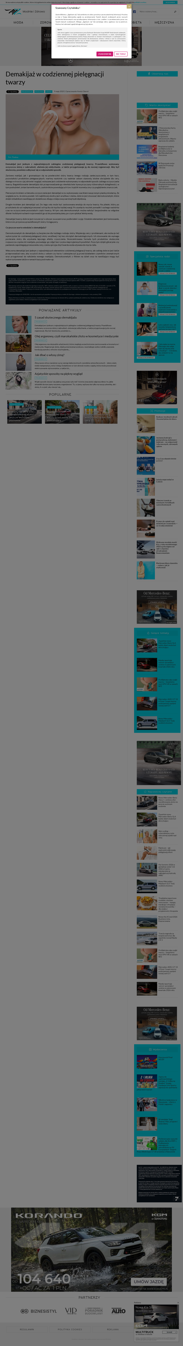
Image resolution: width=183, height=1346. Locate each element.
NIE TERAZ (121, 54)
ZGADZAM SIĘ (104, 54)
